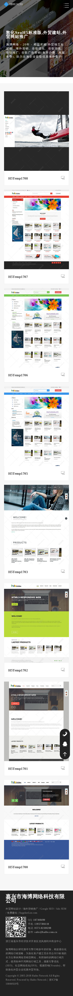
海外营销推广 (30, 908)
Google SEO (47, 908)
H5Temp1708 (18, 178)
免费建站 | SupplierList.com (22, 912)
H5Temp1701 (18, 768)
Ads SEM (61, 908)
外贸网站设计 (13, 908)
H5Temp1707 (18, 277)
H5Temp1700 (18, 867)
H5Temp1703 (18, 572)
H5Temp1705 (18, 473)
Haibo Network (38, 979)
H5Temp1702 (18, 670)
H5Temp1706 (18, 375)
